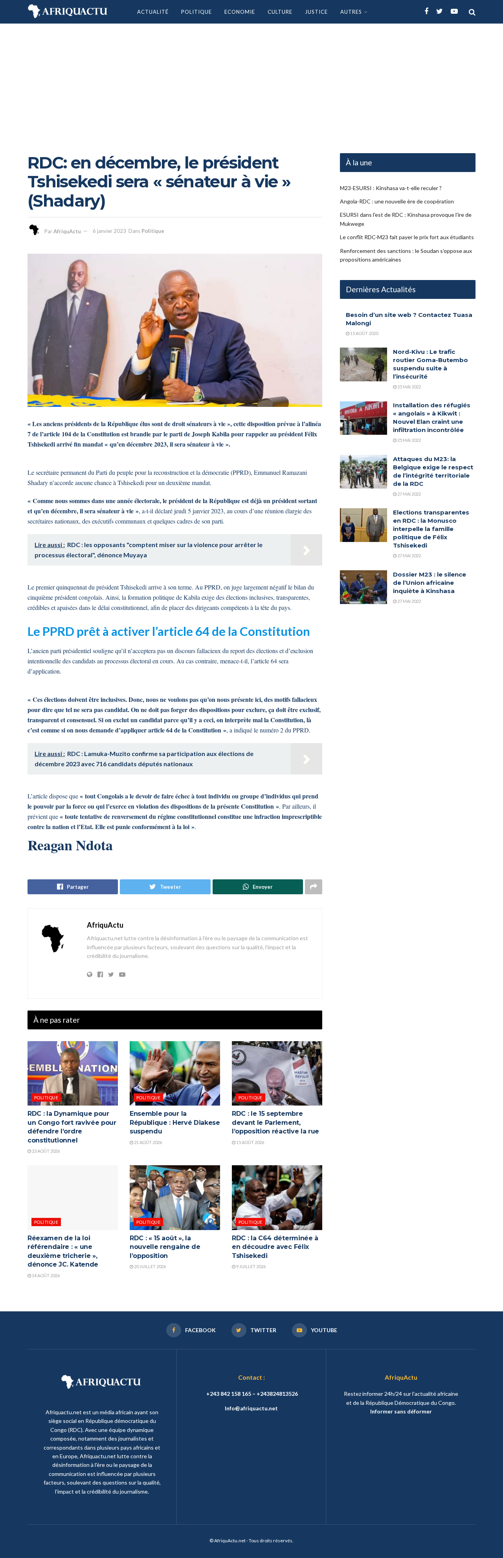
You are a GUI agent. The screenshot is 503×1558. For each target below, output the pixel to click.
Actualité (153, 12)
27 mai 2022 (409, 493)
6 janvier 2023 (109, 231)
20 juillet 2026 (149, 1266)
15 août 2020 (363, 333)
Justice (316, 12)
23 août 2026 (45, 1150)
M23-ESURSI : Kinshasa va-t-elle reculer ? (391, 188)
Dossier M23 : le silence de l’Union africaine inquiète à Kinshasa (429, 583)
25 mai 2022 (409, 386)
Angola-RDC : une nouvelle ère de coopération (397, 201)
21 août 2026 (147, 1142)
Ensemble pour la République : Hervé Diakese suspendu (175, 1122)
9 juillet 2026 (250, 1266)
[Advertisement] (251, 82)
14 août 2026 (45, 1275)
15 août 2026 (249, 1142)
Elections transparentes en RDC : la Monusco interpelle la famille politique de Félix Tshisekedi (431, 529)
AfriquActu (67, 231)
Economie (239, 12)
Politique (196, 12)
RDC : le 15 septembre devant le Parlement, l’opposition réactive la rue (275, 1122)
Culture (280, 12)
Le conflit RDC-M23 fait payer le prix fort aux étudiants (407, 237)
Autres (351, 12)
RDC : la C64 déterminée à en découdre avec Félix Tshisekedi (275, 1247)
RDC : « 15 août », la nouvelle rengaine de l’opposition (165, 1247)
